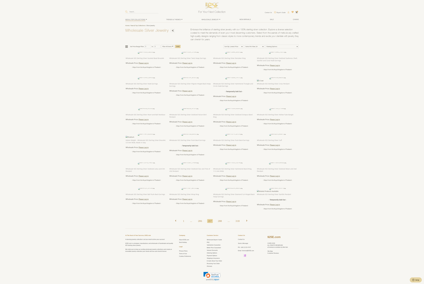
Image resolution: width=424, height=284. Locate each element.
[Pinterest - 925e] (239, 255)
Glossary (209, 266)
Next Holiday (183, 242)
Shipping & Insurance (213, 258)
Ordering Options (212, 253)
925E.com (274, 237)
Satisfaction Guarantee (214, 245)
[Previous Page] (175, 221)
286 (200, 221)
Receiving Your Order (213, 263)
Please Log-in (144, 63)
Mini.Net (285, 247)
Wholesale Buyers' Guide (214, 240)
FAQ (208, 242)
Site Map (270, 251)
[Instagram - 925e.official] (245, 255)
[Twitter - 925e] (239, 259)
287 (210, 221)
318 (238, 221)
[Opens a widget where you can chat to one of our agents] (416, 280)
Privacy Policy (183, 251)
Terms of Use (183, 253)
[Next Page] (246, 221)
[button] (212, 276)
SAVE (178, 46)
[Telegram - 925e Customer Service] (244, 262)
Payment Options (212, 255)
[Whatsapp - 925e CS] (244, 259)
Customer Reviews (273, 253)
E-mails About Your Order (214, 261)
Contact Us (241, 239)
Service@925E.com (248, 250)
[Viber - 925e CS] (239, 262)
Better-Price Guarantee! (214, 247)
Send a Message (243, 243)
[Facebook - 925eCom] (250, 255)
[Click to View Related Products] (267, 191)
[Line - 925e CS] (250, 259)
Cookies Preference (185, 256)
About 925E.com (184, 240)
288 (220, 221)
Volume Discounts (212, 250)
